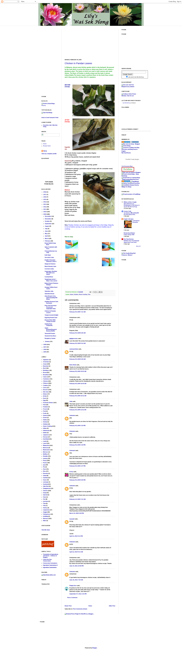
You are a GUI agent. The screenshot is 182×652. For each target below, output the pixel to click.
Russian (45, 473)
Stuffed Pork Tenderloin (48, 324)
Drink (44, 396)
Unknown (72, 415)
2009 (45, 214)
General (45, 415)
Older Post (112, 606)
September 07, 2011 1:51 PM (77, 594)
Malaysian (46, 445)
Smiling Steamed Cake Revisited (51, 302)
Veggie (45, 512)
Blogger (94, 648)
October (47, 221)
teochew (45, 501)
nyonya (45, 458)
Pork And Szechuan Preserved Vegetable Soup (50, 307)
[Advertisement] (80, 42)
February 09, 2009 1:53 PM (77, 425)
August (47, 226)
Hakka (45, 420)
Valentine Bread (49, 293)
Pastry (45, 462)
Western (45, 518)
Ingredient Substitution (50, 567)
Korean (45, 437)
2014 (45, 202)
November (48, 219)
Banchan (45, 366)
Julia (70, 401)
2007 (45, 347)
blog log (43, 105)
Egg (44, 400)
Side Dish (46, 486)
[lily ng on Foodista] (128, 169)
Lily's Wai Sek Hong (126, 102)
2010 (45, 211)
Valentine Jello (49, 291)
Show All (138, 246)
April (46, 236)
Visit (127, 166)
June (46, 231)
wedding (45, 516)
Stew (44, 497)
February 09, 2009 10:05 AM (77, 371)
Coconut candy (49, 269)
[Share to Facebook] (100, 292)
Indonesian (46, 430)
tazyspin (71, 519)
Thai (89, 294)
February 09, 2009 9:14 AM (77, 343)
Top (46, 182)
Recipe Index (47, 146)
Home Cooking (83, 294)
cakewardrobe (73, 349)
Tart (44, 499)
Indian (45, 428)
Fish (44, 404)
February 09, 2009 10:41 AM (77, 396)
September (48, 223)
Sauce (45, 480)
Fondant (45, 407)
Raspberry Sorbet (50, 338)
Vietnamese (46, 514)
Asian (71, 294)
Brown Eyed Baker (129, 233)
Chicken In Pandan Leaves (78, 63)
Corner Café (127, 211)
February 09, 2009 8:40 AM (77, 333)
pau (44, 465)
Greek (45, 417)
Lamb (44, 441)
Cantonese (46, 379)
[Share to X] (98, 292)
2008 (45, 344)
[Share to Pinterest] (102, 292)
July (46, 228)
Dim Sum (46, 392)
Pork (44, 469)
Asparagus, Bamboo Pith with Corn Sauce (51, 273)
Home (90, 606)
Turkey (45, 508)
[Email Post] (90, 292)
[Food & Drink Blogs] (48, 103)
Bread (45, 372)
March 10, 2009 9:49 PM (76, 513)
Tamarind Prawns (50, 333)
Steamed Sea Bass (50, 336)
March (47, 238)
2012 (45, 207)
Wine (44, 520)
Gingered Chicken (50, 264)
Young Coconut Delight (51, 315)
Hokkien (45, 424)
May (46, 233)
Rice (44, 471)
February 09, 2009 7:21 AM (77, 312)
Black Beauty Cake (50, 266)
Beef (44, 368)
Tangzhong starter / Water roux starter (51, 280)
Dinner (45, 394)
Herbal (45, 422)
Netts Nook (72, 365)
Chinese (45, 383)
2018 (45, 192)
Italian (45, 432)
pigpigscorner (73, 338)
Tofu (44, 505)
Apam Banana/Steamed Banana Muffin (51, 329)
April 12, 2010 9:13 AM (76, 552)
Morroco (45, 452)
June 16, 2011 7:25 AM (76, 580)
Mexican (45, 447)
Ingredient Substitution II (50, 565)
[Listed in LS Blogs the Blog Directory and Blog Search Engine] (131, 151)
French (45, 409)
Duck (44, 398)
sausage (45, 482)
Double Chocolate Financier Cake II (50, 260)
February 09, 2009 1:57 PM (77, 466)
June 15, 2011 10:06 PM (76, 566)
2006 (45, 349)
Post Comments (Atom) (80, 609)
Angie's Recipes (129, 219)
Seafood (45, 484)
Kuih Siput (48, 255)
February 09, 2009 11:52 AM (77, 410)
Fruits (45, 413)
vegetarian (46, 510)
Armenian (46, 362)
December (48, 216)
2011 (45, 209)
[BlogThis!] (96, 292)
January (47, 341)
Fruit (44, 411)
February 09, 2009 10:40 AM (77, 383)
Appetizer (46, 359)
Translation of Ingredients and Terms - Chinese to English (50, 556)
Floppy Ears (73, 585)
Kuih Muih (46, 439)
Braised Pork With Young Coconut (50, 320)
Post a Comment (72, 597)
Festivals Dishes (48, 402)
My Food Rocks (126, 153)
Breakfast (46, 374)
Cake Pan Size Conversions (47, 560)
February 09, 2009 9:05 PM (77, 480)
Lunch (45, 443)
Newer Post (68, 606)
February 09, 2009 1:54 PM (77, 445)
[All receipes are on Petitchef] (47, 546)
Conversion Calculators (50, 563)
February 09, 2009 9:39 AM (77, 359)
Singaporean (47, 488)
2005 (45, 352)
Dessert (45, 389)
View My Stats (45, 530)
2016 (45, 197)
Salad (44, 475)
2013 (45, 204)
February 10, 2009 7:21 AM (77, 499)
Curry (45, 387)
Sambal (45, 477)
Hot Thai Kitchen (129, 239)
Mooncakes (46, 450)
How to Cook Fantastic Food (49, 117)
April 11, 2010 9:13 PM (76, 536)
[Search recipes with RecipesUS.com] (46, 112)
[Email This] (94, 292)
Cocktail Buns (49, 277)
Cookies (45, 385)
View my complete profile (49, 153)
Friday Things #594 (129, 234)
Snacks (45, 490)
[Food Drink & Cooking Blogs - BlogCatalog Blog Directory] (131, 179)
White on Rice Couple (130, 202)
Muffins (45, 454)
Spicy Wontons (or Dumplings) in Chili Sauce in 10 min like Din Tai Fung (132, 205)
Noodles (45, 456)
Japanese (46, 435)
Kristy (71, 471)
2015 (45, 199)
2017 (45, 194)
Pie (44, 467)
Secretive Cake (49, 257)
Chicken (76, 294)
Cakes (45, 377)
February (48, 241)
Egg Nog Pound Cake (51, 317)
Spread (45, 495)
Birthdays (46, 370)
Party (44, 460)
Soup (44, 492)
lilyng (45, 151)
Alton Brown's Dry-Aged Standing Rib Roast (51, 297)
